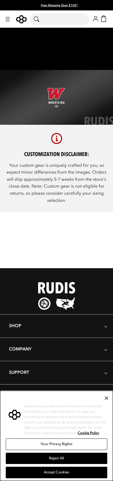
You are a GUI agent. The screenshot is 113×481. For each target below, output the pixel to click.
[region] (56, 436)
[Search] (40, 19)
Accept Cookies (56, 472)
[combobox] (59, 19)
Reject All (56, 458)
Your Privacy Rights (56, 444)
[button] (7, 19)
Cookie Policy (88, 433)
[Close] (106, 398)
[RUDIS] (21, 19)
